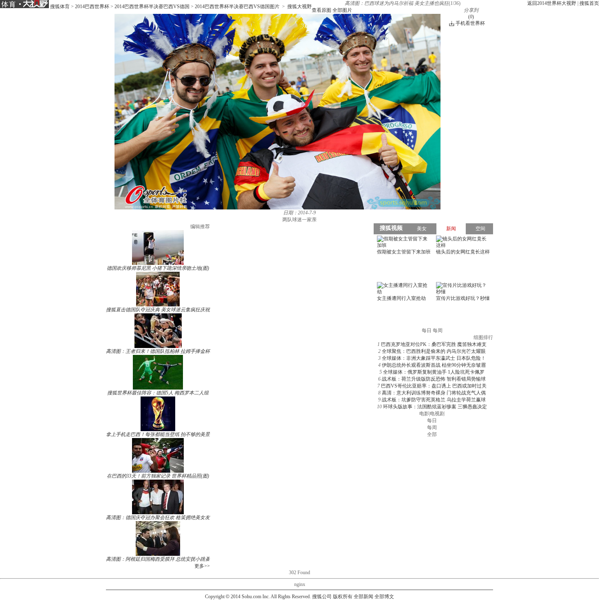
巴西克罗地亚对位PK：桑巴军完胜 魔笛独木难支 (434, 344)
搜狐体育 (60, 6)
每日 (432, 420)
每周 (432, 427)
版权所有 (342, 596)
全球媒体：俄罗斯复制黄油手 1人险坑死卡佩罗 (433, 372)
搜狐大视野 (299, 6)
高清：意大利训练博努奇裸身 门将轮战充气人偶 (434, 393)
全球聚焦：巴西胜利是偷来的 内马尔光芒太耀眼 (434, 351)
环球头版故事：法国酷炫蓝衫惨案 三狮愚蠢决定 (435, 407)
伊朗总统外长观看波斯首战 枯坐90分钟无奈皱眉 (434, 365)
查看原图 (321, 10)
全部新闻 (363, 596)
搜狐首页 (589, 3)
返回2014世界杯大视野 (551, 3)
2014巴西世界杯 (92, 6)
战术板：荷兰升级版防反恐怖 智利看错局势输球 (434, 379)
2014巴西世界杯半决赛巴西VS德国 (152, 6)
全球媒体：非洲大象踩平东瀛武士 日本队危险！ (434, 358)
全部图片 (342, 10)
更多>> (202, 566)
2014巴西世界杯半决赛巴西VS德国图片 (237, 6)
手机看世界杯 (470, 23)
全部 (432, 434)
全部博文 (384, 596)
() (471, 17)
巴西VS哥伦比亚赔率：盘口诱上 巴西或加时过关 (434, 386)
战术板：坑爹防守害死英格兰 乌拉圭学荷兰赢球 (434, 400)
